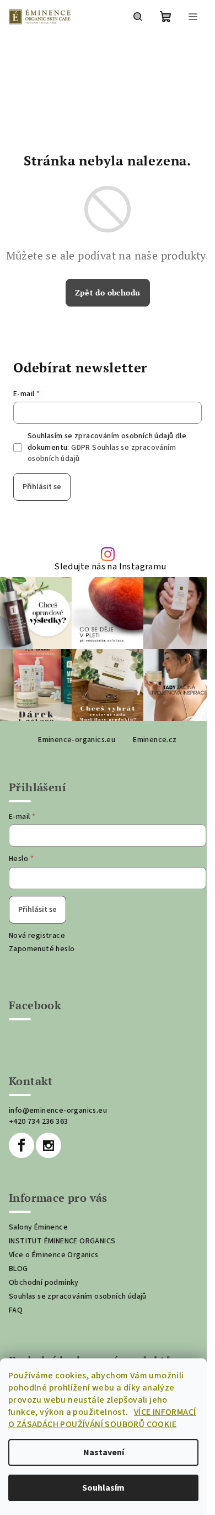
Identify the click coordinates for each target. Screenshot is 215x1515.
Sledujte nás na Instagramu (110, 567)
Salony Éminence (38, 1227)
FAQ (16, 1310)
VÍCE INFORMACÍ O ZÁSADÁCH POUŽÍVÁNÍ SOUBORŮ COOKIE (102, 1418)
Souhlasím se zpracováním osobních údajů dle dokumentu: (107, 447)
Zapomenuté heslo (41, 948)
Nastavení (103, 1452)
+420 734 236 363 (38, 1121)
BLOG (18, 1268)
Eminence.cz (154, 739)
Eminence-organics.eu (76, 739)
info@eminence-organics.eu (58, 1110)
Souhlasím (103, 1488)
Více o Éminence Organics (54, 1254)
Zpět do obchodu (108, 292)
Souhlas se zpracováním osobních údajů (78, 1296)
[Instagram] (48, 1145)
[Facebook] (21, 1145)
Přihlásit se (42, 486)
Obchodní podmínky (44, 1282)
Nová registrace (37, 935)
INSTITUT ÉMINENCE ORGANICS (62, 1241)
